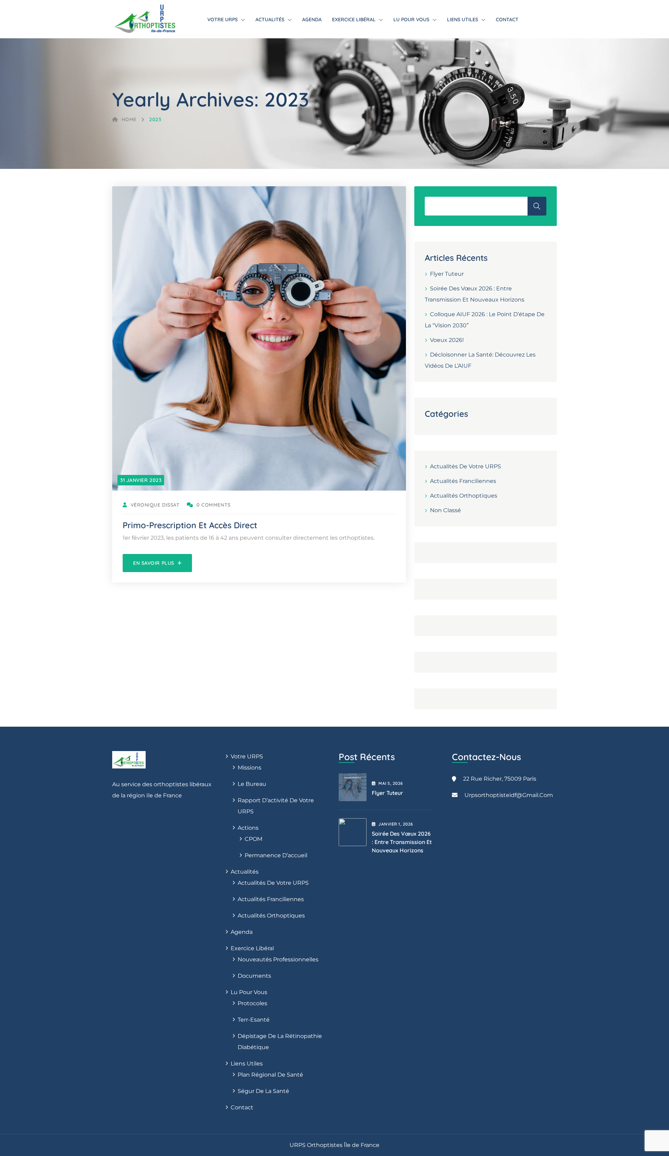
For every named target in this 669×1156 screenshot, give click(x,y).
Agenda (312, 19)
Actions (248, 828)
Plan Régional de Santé (270, 1074)
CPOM (253, 839)
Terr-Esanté (254, 1019)
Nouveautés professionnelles (278, 959)
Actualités (269, 19)
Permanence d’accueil (276, 855)
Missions (249, 767)
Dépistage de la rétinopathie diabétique (280, 1041)
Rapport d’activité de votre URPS (276, 806)
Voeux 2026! (447, 340)
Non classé (445, 510)
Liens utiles (462, 19)
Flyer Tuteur (447, 274)
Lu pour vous (411, 19)
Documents (254, 976)
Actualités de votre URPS (465, 466)
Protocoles (252, 1003)
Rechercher (537, 206)
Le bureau (252, 784)
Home (129, 119)
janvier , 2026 (395, 824)
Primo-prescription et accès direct (190, 525)
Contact (507, 19)
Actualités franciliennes (463, 481)
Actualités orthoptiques (463, 495)
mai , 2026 (390, 783)
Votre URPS (222, 19)
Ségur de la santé (263, 1091)
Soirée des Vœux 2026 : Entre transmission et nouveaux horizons (402, 842)
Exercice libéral (354, 19)
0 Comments (214, 505)
